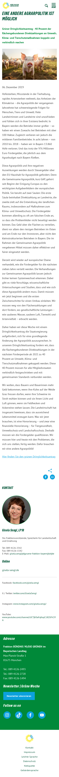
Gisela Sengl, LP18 (13, 530)
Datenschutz (29, 761)
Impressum (29, 752)
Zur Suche (46, 6)
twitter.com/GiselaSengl (25, 593)
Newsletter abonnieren (19, 695)
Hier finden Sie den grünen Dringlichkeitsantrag (28, 456)
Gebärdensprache (29, 770)
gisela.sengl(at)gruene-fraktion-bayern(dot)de (32, 553)
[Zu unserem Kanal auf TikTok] (18, 715)
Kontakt (29, 747)
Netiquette (29, 765)
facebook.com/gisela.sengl (26, 582)
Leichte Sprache (29, 756)
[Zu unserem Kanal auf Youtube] (42, 715)
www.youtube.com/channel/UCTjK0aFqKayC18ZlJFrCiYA (29, 619)
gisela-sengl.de (10, 570)
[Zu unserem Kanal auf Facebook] (30, 715)
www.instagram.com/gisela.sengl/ (29, 603)
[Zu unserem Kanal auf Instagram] (7, 715)
